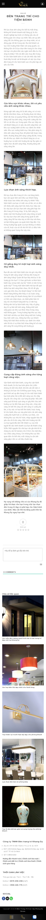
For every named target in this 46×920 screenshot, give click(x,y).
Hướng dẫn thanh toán (12, 859)
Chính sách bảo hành (27, 861)
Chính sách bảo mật (30, 859)
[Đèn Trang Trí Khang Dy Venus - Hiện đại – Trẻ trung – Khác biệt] (23, 4)
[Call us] (11, 898)
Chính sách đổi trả (10, 861)
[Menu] (3, 4)
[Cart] (42, 4)
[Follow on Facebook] (3, 898)
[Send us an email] (7, 898)
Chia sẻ (23, 13)
